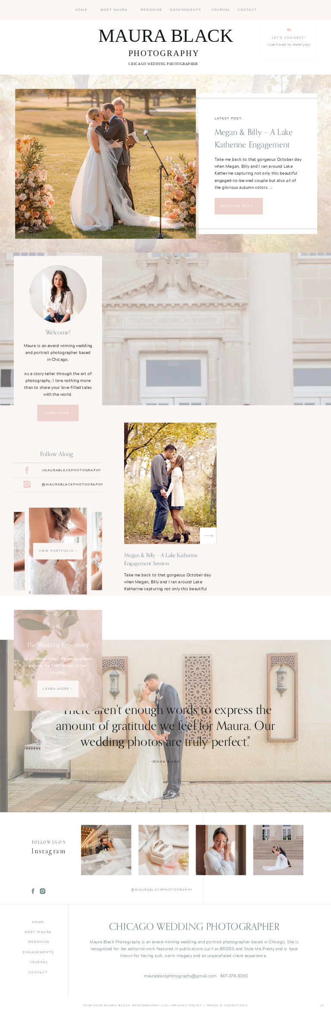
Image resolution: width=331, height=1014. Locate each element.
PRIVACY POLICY (187, 1005)
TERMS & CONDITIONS (227, 1005)
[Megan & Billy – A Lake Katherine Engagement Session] (105, 164)
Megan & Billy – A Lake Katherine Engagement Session (254, 144)
